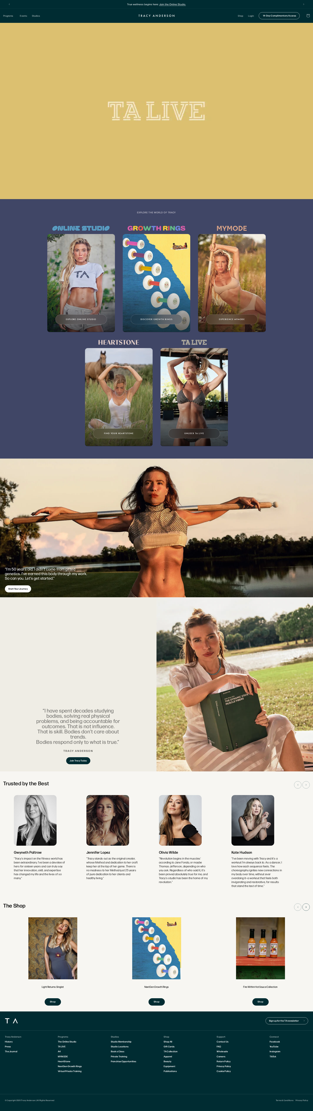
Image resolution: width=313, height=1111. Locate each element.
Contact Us (222, 1041)
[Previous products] (297, 907)
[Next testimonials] (306, 785)
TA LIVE (62, 1046)
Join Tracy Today (78, 760)
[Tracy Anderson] (156, 16)
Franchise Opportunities (123, 1061)
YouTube (274, 1046)
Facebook (275, 1041)
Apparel (168, 1056)
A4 (59, 1051)
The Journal (11, 1051)
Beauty (167, 1061)
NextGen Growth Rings (70, 1066)
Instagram (275, 1051)
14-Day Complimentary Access (279, 15)
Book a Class (117, 1051)
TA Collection (171, 1051)
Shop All (168, 1041)
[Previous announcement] (9, 4)
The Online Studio (67, 1041)
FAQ (219, 1046)
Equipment (169, 1066)
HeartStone (64, 1061)
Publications (170, 1071)
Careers (221, 1056)
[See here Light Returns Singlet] (52, 961)
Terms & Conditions (284, 1100)
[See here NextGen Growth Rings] (156, 961)
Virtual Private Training (70, 1071)
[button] (9, 16)
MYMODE (63, 1056)
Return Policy (224, 1061)
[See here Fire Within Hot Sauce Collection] (260, 961)
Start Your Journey (18, 588)
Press (8, 1046)
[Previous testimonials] (297, 785)
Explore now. (181, 4)
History (9, 1041)
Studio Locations (119, 1046)
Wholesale (222, 1051)
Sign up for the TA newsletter (284, 1020)
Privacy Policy (224, 1066)
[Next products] (306, 907)
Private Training (119, 1056)
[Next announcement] (303, 4)
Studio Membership (121, 1041)
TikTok (273, 1056)
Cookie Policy (224, 1071)
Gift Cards (169, 1046)
